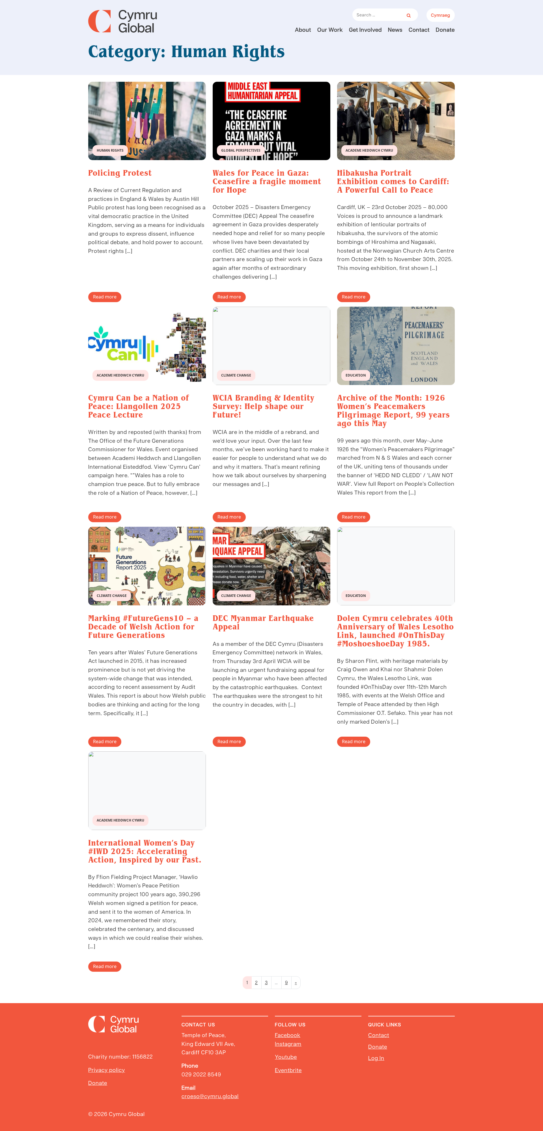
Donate (445, 29)
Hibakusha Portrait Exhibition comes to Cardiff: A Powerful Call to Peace (393, 181)
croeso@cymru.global (210, 1096)
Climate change (236, 375)
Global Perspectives (240, 150)
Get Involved (365, 29)
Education (356, 375)
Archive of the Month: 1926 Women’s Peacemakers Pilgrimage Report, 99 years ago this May (393, 410)
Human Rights (110, 150)
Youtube (286, 1056)
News (395, 29)
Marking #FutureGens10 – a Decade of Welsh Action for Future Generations (143, 626)
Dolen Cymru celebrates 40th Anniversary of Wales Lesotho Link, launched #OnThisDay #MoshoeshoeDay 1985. (395, 631)
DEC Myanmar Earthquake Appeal (263, 622)
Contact (419, 29)
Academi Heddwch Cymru (369, 150)
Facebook (287, 1034)
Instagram (288, 1043)
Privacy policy (106, 1069)
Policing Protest (120, 173)
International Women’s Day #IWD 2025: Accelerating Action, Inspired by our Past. (145, 851)
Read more (105, 297)
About (303, 29)
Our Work (330, 29)
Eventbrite (288, 1070)
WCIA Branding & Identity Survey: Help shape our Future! (263, 406)
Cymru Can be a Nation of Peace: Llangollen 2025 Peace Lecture (138, 406)
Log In (376, 1057)
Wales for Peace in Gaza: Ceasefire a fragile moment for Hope (267, 181)
